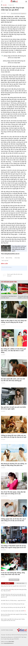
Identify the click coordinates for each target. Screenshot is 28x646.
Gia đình (5, 5)
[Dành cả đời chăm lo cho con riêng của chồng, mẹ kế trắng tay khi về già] (14, 309)
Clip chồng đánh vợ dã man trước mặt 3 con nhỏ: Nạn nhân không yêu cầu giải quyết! (19, 248)
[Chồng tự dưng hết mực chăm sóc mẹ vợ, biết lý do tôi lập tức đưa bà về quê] (14, 424)
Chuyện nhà (11, 5)
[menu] (1, 1)
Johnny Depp (17, 257)
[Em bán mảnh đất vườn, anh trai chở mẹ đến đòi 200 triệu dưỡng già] (14, 368)
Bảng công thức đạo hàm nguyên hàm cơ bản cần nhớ (13, 586)
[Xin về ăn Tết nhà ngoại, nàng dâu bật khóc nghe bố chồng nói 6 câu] (14, 481)
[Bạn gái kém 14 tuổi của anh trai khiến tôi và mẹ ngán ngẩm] (14, 396)
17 (10, 590)
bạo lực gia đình (5, 260)
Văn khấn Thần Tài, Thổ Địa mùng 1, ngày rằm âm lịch (13, 600)
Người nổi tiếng (9, 257)
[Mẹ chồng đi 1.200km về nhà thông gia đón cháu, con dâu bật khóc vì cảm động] (14, 338)
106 (25, 610)
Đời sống (3, 549)
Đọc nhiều (7, 583)
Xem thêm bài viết (14, 579)
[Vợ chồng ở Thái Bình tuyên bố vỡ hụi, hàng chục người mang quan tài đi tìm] (14, 535)
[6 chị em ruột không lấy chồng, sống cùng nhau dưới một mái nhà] (14, 561)
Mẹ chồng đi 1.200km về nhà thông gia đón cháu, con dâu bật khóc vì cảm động (13, 350)
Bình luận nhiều (20, 583)
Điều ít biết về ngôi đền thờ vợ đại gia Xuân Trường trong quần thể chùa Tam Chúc (13, 619)
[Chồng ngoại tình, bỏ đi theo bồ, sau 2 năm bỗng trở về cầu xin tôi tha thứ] (14, 508)
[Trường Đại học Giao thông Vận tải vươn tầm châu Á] (9, 288)
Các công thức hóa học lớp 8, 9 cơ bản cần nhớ (11, 610)
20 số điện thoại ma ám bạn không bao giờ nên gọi (12, 604)
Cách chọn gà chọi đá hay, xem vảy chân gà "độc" (12, 607)
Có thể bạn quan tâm (9, 281)
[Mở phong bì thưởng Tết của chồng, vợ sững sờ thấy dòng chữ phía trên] (14, 452)
